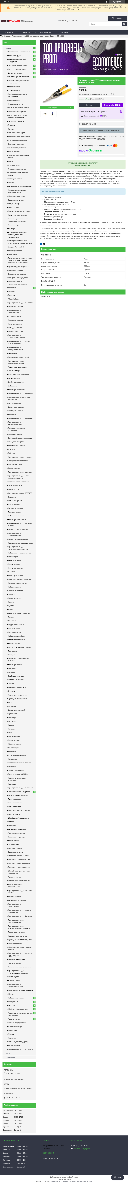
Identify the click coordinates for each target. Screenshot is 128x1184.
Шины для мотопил (15, 331)
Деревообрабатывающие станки (20, 186)
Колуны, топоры (14, 204)
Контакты (65, 32)
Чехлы (10, 733)
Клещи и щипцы (14, 740)
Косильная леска (14, 316)
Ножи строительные (15, 575)
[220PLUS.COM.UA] (10, 21)
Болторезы (12, 752)
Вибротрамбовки (14, 403)
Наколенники (13, 759)
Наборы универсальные (17, 520)
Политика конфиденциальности (81, 1181)
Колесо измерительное (17, 755)
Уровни (10, 610)
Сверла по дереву (15, 848)
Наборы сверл (13, 841)
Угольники (12, 621)
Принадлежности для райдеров (20, 472)
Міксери (11, 1034)
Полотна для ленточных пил (19, 859)
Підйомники (12, 1038)
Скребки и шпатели (15, 591)
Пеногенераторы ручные (17, 148)
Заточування (13, 1002)
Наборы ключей (14, 152)
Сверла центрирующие (17, 837)
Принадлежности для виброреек (20, 418)
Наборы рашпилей (15, 665)
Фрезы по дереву (14, 963)
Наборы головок (14, 628)
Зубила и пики (13, 844)
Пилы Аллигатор (14, 807)
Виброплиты (12, 386)
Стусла (11, 683)
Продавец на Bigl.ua (64, 1179)
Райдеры (11, 453)
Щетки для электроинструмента (20, 940)
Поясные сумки (14, 736)
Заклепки (11, 125)
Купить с (108, 105)
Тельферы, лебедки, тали (18, 278)
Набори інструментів (16, 998)
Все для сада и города (17, 69)
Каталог (26, 32)
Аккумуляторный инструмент (19, 52)
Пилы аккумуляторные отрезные (20, 990)
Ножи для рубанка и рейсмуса (19, 579)
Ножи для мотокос (15, 324)
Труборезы (12, 655)
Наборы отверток (14, 587)
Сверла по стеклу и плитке (18, 856)
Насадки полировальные (17, 936)
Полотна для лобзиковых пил (19, 881)
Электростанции (14, 371)
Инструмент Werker (15, 307)
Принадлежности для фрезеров (20, 916)
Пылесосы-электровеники (18, 539)
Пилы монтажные (14, 799)
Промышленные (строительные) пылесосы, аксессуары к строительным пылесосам (20, 260)
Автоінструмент (14, 1019)
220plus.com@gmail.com (15, 1079)
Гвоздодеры (12, 668)
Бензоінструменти (15, 73)
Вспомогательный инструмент (19, 647)
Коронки (11, 822)
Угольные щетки (14, 165)
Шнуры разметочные (16, 625)
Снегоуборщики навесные (18, 461)
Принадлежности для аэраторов (20, 303)
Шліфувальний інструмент (18, 1009)
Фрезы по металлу (15, 877)
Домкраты (12, 288)
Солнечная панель (15, 434)
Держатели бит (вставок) (17, 900)
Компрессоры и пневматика (18, 77)
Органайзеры (13, 714)
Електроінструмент (15, 56)
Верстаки (11, 295)
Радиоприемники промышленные (20, 543)
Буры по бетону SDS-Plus (18, 795)
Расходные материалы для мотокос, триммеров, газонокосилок (18, 235)
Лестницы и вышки (15, 251)
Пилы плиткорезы (15, 803)
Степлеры (12, 497)
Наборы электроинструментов (19, 553)
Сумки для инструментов (17, 699)
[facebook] (41, 245)
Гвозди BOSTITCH (15, 489)
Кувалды (11, 672)
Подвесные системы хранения (19, 763)
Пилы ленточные (14, 814)
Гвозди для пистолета (16, 932)
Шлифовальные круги (16, 196)
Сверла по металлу (15, 852)
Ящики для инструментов (18, 695)
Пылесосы (12, 784)
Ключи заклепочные (15, 568)
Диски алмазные (14, 897)
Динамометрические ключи (18, 108)
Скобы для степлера (16, 121)
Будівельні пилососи (16, 144)
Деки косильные (14, 468)
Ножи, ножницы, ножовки (17, 215)
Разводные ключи (15, 179)
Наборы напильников (16, 516)
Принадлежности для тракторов (20, 457)
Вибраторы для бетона (16, 390)
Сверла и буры (13, 225)
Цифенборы (12, 826)
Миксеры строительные (17, 169)
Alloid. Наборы (13, 299)
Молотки (11, 572)
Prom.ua (75, 1177)
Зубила (11, 606)
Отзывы (8, 1054)
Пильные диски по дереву (18, 1042)
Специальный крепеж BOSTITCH (20, 493)
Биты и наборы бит (15, 501)
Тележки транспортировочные (19, 967)
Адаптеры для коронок (16, 833)
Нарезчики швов (14, 378)
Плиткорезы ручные (15, 411)
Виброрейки (12, 415)
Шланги (11, 183)
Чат (119, 1177)
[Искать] (124, 24)
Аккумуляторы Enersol (16, 446)
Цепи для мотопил (15, 328)
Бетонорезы (12, 353)
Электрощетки (13, 557)
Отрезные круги (14, 90)
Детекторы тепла (14, 560)
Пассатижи (12, 721)
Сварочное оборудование (17, 65)
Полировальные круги (16, 133)
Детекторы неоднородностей (19, 613)
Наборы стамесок (14, 632)
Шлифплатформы (15, 943)
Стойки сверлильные (16, 382)
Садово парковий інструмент (19, 792)
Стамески (11, 594)
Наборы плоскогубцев (16, 636)
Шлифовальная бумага (17, 111)
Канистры (11, 229)
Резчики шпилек (14, 980)
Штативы (11, 291)
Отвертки (11, 691)
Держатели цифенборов (17, 829)
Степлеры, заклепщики (17, 274)
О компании (45, 32)
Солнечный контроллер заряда (20, 438)
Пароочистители (14, 512)
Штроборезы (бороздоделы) (18, 818)
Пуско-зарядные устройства (18, 266)
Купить (89, 105)
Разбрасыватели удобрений (18, 357)
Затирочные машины (16, 407)
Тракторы (11, 449)
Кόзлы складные (14, 744)
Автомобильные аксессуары (19, 136)
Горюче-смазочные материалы (19, 211)
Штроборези (12, 1030)
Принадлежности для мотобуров (20, 1049)
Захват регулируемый (16, 710)
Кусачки (11, 725)
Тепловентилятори (15, 1026)
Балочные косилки (15, 464)
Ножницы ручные (14, 598)
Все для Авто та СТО (16, 247)
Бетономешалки (14, 87)
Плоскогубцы (13, 717)
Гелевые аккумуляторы (17, 1023)
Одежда (11, 129)
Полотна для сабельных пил (19, 867)
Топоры (11, 602)
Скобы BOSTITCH (15, 486)
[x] (44, 245)
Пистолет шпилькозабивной (18, 482)
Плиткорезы (12, 254)
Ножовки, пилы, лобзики (17, 583)
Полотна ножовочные (16, 680)
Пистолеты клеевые (15, 508)
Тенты (10, 161)
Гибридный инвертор (16, 442)
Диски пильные (14, 1045)
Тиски (10, 702)
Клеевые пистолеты (15, 104)
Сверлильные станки (16, 200)
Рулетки (11, 617)
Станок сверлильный (16, 770)
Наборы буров (13, 977)
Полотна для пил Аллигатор (19, 863)
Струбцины (12, 706)
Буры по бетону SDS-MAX (18, 774)
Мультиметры (13, 748)
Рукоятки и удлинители (17, 687)
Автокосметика (14, 100)
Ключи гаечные (14, 564)
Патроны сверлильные (16, 959)
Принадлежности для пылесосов (20, 788)
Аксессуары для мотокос (17, 367)
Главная (9, 32)
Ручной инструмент (15, 270)
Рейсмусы (12, 767)
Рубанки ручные (14, 643)
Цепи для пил (13, 207)
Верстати (11, 1005)
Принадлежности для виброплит (20, 393)
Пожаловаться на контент (59, 1181)
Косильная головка (15, 320)
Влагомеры (12, 651)
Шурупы (11, 994)
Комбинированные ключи (17, 140)
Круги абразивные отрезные (18, 374)
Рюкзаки (11, 729)
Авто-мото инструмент (16, 640)
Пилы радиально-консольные (19, 810)
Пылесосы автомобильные (18, 529)
